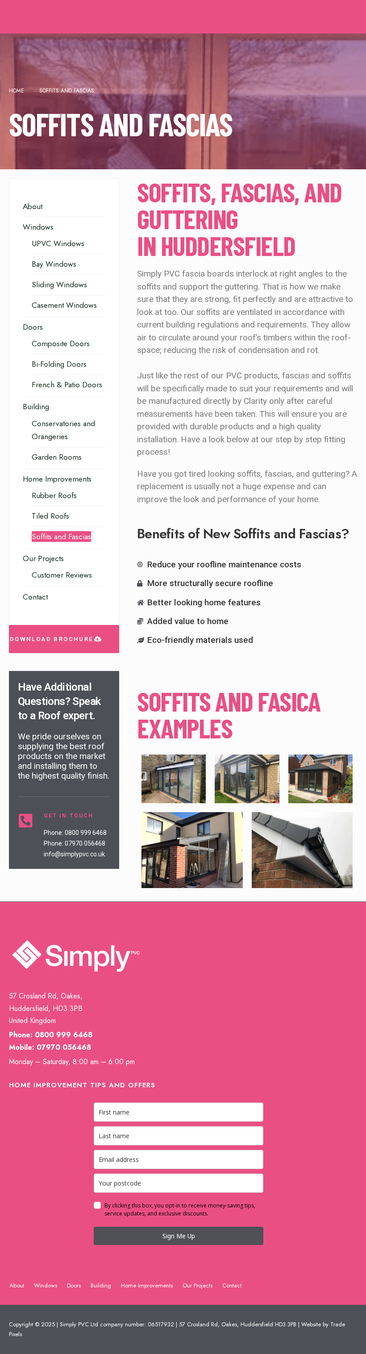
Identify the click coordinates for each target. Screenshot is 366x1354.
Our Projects (43, 558)
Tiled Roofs (50, 516)
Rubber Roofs (54, 495)
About (32, 206)
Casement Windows (64, 305)
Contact (35, 596)
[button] (64, 639)
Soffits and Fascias (61, 536)
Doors (33, 327)
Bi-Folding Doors (59, 364)
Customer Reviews (62, 575)
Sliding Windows (59, 284)
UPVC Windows (58, 243)
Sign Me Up (178, 1236)
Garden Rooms (57, 457)
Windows (38, 227)
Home (16, 91)
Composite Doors (61, 343)
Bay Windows (54, 264)
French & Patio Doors (67, 384)
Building (36, 406)
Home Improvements (57, 479)
